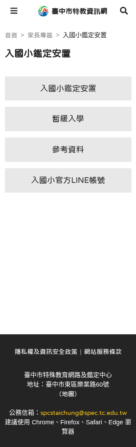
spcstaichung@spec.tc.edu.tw (83, 413)
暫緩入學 (68, 118)
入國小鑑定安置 (68, 88)
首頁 (11, 35)
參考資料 (68, 149)
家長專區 (40, 35)
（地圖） (68, 394)
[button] (14, 11)
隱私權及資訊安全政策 (46, 352)
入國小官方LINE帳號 (68, 180)
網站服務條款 (103, 352)
